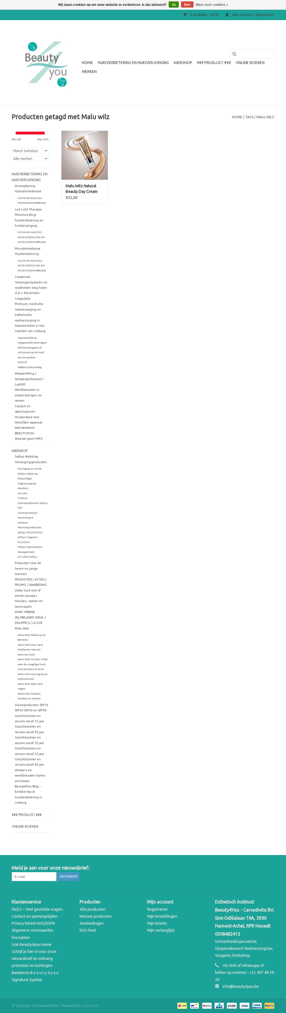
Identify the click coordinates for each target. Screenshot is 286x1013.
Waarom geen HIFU (29, 438)
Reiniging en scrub (29, 468)
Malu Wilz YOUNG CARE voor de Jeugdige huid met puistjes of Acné (33, 664)
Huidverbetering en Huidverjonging (133, 62)
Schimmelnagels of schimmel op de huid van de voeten (31, 352)
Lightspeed (89, 1005)
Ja (174, 5)
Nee (187, 5)
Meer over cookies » (212, 5)
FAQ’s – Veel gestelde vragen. (37, 909)
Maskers (23, 488)
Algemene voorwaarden (32, 930)
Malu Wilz (22, 628)
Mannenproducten (29, 527)
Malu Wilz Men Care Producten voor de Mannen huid (30, 649)
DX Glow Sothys (27, 556)
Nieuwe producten (96, 916)
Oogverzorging (27, 483)
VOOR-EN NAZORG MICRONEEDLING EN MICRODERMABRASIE (32, 237)
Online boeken (250, 62)
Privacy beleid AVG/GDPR (33, 923)
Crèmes (23, 498)
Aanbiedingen (92, 923)
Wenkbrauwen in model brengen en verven (28, 395)
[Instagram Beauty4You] (269, 867)
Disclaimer (21, 937)
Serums (22, 493)
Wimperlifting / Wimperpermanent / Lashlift (29, 379)
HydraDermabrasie (28, 191)
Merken (89, 71)
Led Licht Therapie (28, 209)
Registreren (157, 909)
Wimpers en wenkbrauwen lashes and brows (30, 775)
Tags (249, 117)
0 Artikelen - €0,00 (205, 14)
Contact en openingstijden (35, 916)
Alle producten (93, 909)
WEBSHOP (183, 62)
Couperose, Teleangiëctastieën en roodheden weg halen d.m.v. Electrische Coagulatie (31, 287)
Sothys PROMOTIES (30, 532)
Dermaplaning (25, 186)
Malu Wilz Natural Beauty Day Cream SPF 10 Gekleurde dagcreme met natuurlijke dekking (82, 189)
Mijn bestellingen (162, 916)
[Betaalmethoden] (181, 1005)
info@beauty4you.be (241, 986)
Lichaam (23, 522)
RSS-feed (88, 930)
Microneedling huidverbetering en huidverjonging (29, 220)
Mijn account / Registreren (253, 14)
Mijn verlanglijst (161, 930)
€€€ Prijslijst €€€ (214, 62)
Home (87, 62)
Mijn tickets (157, 923)
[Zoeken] (232, 54)
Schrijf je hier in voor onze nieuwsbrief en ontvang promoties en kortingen (34, 958)
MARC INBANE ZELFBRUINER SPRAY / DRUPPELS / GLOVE (30, 617)
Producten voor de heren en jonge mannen (28, 568)
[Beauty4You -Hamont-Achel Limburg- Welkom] (46, 63)
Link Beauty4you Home (31, 944)
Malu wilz (265, 117)
